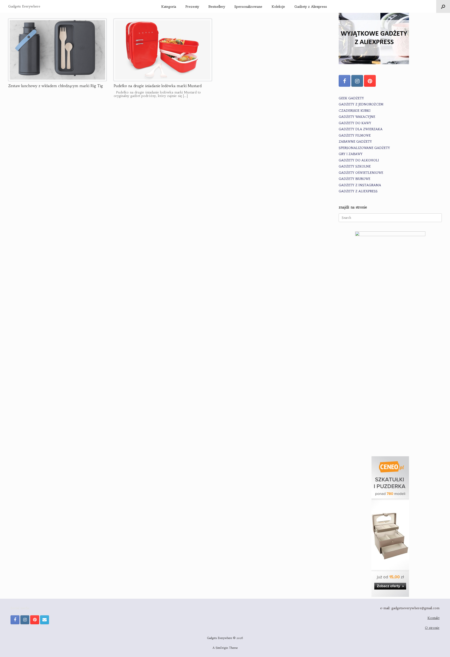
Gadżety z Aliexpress (310, 6)
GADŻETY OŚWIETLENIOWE (361, 173)
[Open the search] (443, 6)
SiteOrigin (222, 648)
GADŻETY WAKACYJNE (357, 117)
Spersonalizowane (248, 6)
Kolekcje (278, 6)
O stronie (432, 628)
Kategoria (168, 6)
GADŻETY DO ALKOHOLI (359, 160)
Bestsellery (216, 6)
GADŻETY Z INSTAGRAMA (360, 185)
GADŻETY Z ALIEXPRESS (358, 191)
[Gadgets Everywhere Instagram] (357, 81)
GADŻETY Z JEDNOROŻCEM (361, 104)
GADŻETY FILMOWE (355, 135)
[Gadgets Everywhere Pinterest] (370, 81)
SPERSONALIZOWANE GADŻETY (364, 148)
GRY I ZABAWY (351, 154)
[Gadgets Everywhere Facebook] (344, 81)
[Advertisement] (390, 414)
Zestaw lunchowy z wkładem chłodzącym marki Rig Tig (55, 86)
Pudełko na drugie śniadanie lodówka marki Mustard (158, 86)
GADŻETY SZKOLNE (355, 166)
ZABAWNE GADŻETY (355, 142)
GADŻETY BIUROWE (354, 179)
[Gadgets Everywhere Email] (44, 619)
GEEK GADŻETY (351, 98)
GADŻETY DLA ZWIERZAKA (360, 129)
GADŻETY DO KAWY (355, 123)
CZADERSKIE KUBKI (355, 111)
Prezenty (192, 6)
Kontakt (433, 618)
